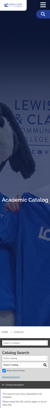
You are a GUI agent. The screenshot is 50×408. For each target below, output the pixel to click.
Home (5, 332)
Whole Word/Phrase (16, 370)
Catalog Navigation (14, 385)
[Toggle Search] (43, 14)
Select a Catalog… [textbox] (11, 343)
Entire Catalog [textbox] (10, 358)
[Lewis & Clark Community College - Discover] (13, 5)
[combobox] (25, 343)
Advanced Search (11, 377)
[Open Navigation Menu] (43, 5)
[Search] (45, 365)
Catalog (19, 332)
